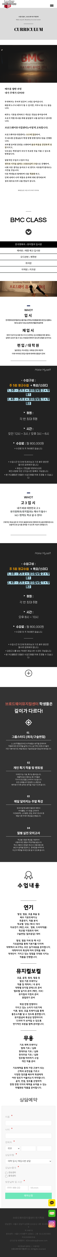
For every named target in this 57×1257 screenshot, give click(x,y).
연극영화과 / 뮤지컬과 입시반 (28, 244)
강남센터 (12, 1172)
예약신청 (28, 1195)
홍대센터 (12, 1176)
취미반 (28, 263)
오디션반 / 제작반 (28, 257)
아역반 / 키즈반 (29, 270)
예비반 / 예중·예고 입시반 (28, 251)
